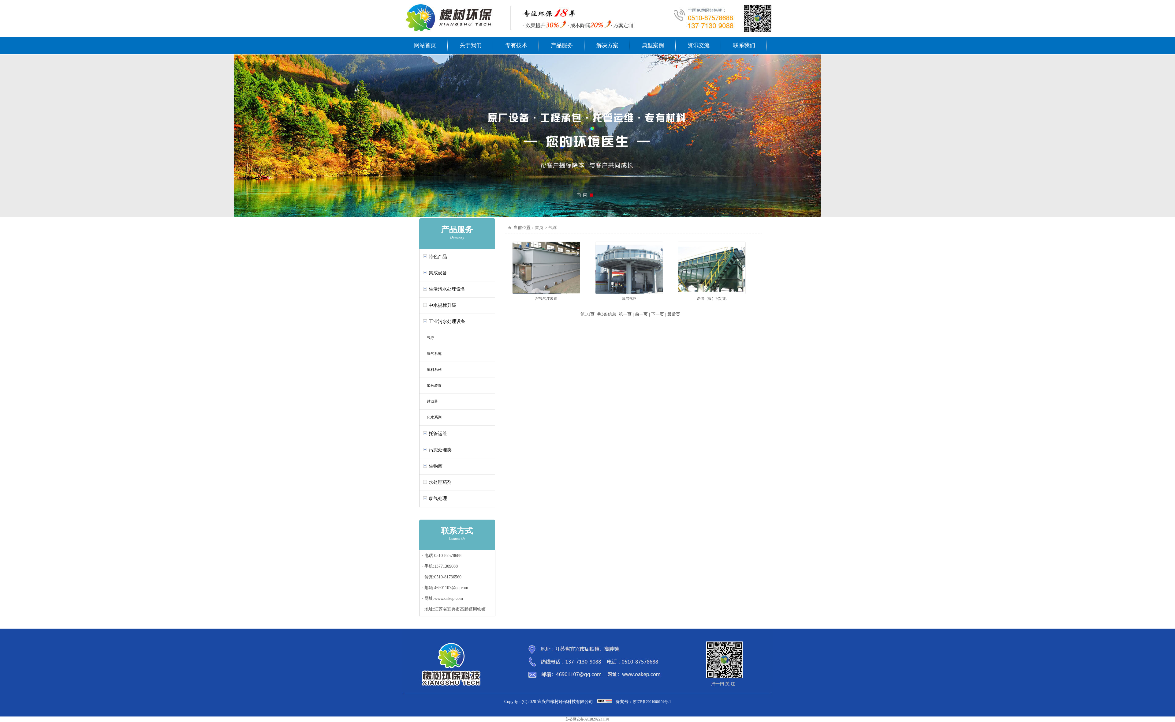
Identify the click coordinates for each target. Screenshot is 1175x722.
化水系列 (432, 417)
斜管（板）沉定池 (711, 298)
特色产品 (438, 256)
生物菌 (435, 466)
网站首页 (425, 45)
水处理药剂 (440, 482)
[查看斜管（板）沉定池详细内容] (712, 293)
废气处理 (438, 498)
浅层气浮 (629, 298)
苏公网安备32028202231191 (587, 719)
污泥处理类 (440, 449)
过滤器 (430, 401)
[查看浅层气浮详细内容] (629, 293)
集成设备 (438, 272)
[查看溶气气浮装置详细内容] (546, 293)
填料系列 (432, 369)
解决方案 (607, 45)
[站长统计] (604, 702)
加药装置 (432, 385)
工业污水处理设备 (447, 321)
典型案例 (653, 45)
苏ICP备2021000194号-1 (652, 702)
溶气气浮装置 (546, 298)
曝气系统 (432, 354)
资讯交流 (699, 45)
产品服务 (562, 45)
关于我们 (471, 45)
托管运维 (438, 433)
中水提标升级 (442, 305)
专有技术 (516, 45)
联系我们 (744, 45)
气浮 (428, 338)
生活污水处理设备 (447, 289)
